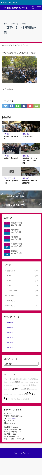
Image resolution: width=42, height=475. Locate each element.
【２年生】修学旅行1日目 (11, 182)
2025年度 (10, 327)
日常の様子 (15, 24)
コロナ (9, 389)
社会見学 (32, 382)
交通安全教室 (24, 382)
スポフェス (11, 394)
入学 (9, 399)
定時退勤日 (15, 230)
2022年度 (10, 342)
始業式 (17, 379)
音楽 (22, 389)
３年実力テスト (17, 244)
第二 (15, 399)
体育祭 (8, 385)
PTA (36, 385)
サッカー (8, 382)
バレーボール (9, 379)
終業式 (12, 385)
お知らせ (22, 295)
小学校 (22, 379)
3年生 (23, 286)
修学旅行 (10, 89)
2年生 (23, 24)
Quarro (26, 453)
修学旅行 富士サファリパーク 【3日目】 (29, 160)
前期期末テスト (17, 223)
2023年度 (10, 337)
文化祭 (31, 385)
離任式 (31, 389)
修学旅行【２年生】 (11, 158)
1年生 (23, 276)
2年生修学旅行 (27, 136)
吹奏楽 (33, 379)
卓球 (26, 388)
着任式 (26, 385)
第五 (12, 399)
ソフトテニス (19, 385)
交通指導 (14, 251)
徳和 (24, 399)
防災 (25, 379)
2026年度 (10, 322)
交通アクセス (11, 418)
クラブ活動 (23, 290)
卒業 (13, 382)
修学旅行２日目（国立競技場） (29, 182)
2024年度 (10, 332)
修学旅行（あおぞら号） (11, 137)
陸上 (18, 399)
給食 (23, 394)
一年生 (29, 379)
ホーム (6, 24)
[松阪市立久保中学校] (15, 8)
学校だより (22, 301)
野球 (27, 399)
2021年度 (10, 347)
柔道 (5, 389)
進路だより (22, 305)
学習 (17, 382)
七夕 (21, 399)
